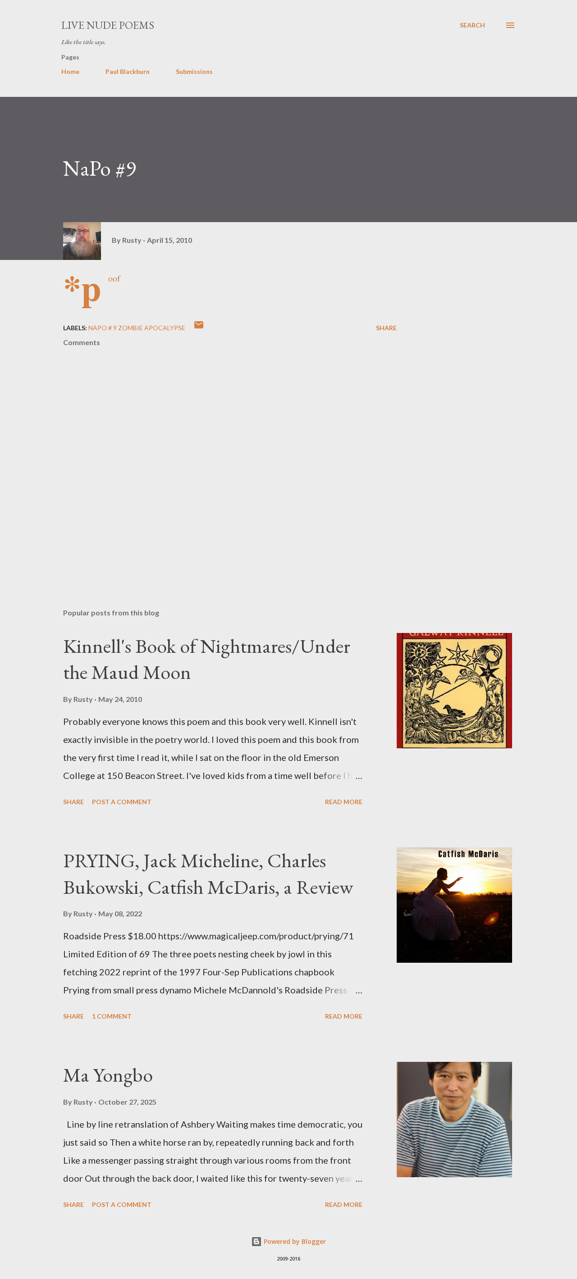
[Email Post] (198, 328)
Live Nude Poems (107, 25)
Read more (343, 802)
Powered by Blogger (294, 1241)
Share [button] (386, 328)
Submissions (194, 71)
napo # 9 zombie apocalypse (136, 328)
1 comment (112, 1016)
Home (70, 71)
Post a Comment (121, 802)
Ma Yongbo (108, 1075)
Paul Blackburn (127, 71)
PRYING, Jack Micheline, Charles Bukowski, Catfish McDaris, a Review (208, 873)
